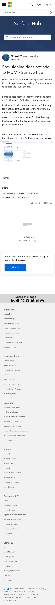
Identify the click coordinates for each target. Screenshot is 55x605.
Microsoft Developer (11, 505)
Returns (6, 375)
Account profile (9, 360)
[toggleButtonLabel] (51, 12)
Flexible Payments (10, 394)
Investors (7, 566)
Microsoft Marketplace (12, 524)
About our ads (31, 597)
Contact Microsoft (19, 591)
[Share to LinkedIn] (13, 300)
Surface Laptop (9, 319)
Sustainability (8, 580)
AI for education (9, 440)
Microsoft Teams (9, 477)
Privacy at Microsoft (11, 561)
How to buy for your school (13, 426)
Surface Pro (8, 314)
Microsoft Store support (12, 370)
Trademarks (35, 594)
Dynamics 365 (8, 463)
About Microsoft (9, 552)
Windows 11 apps (10, 347)
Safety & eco (8, 597)
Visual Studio (8, 533)
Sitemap (6, 591)
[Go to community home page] (10, 4)
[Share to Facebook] (17, 300)
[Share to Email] (42, 300)
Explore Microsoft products (13, 342)
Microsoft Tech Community (13, 519)
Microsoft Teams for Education (14, 417)
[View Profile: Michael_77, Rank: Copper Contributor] (6, 57)
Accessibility (8, 575)
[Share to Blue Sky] (32, 300)
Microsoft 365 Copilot (11, 482)
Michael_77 (16, 55)
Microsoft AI (8, 454)
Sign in (15, 267)
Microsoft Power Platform (13, 473)
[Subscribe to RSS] (37, 300)
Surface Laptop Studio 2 (12, 323)
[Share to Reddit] (27, 300)
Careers (6, 547)
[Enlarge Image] (27, 157)
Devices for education (11, 412)
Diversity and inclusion (12, 571)
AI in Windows (9, 337)
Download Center (10, 365)
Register (39, 4)
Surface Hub (10, 12)
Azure (6, 500)
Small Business (9, 487)
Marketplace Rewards (11, 529)
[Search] (31, 4)
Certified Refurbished (11, 384)
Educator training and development (16, 431)
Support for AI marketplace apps (15, 515)
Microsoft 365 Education (12, 421)
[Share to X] (22, 300)
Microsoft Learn (9, 510)
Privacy (31, 591)
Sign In (48, 4)
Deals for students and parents (15, 435)
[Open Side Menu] (4, 4)
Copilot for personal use (12, 333)
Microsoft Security (10, 458)
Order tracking (9, 379)
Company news (9, 556)
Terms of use (23, 594)
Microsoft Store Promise (12, 389)
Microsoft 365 (8, 468)
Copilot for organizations (12, 328)
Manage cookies (9, 594)
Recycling (19, 597)
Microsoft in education (12, 407)
